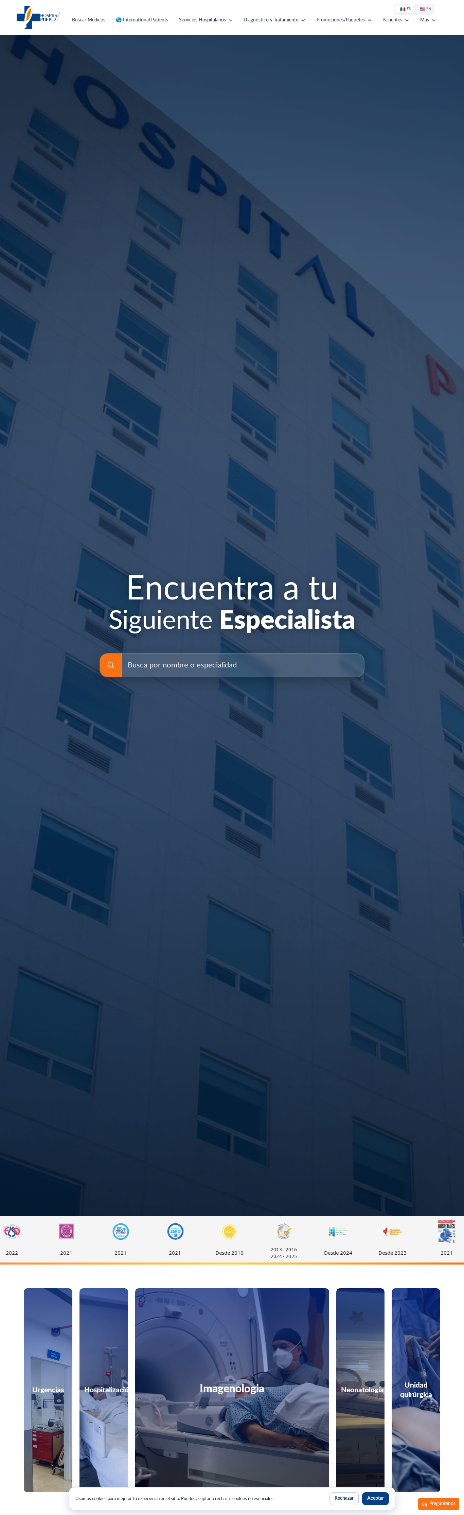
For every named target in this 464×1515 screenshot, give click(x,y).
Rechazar (344, 1498)
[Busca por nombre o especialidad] (111, 665)
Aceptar (375, 1498)
